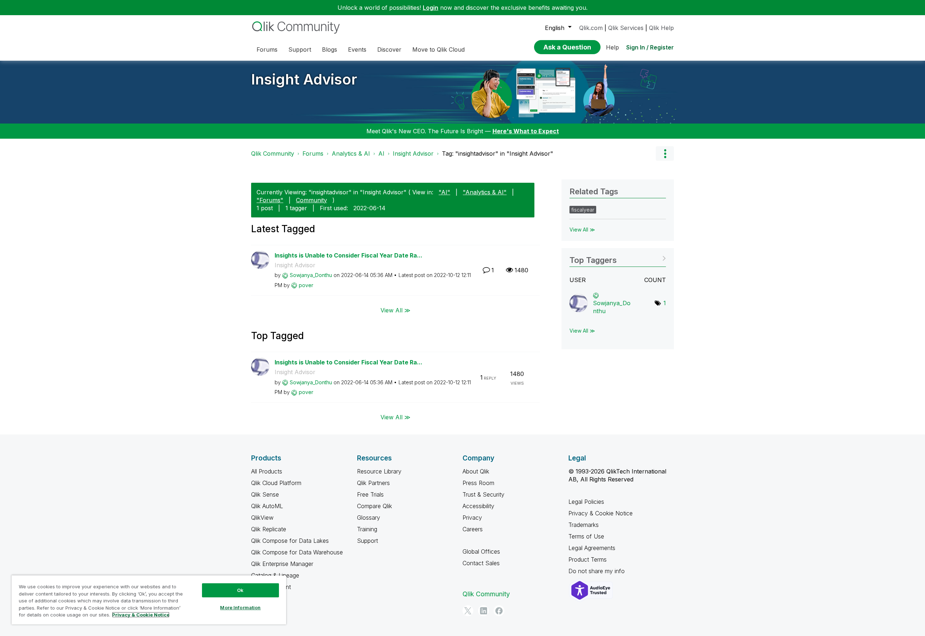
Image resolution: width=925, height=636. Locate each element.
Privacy (472, 517)
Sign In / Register (650, 47)
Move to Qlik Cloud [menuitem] (438, 49)
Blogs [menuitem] (329, 49)
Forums (312, 153)
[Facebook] (499, 610)
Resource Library (379, 471)
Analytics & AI (351, 153)
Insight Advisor (304, 79)
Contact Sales (481, 563)
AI (381, 153)
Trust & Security (483, 494)
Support (367, 540)
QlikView (262, 517)
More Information (240, 607)
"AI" (444, 192)
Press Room (478, 482)
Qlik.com (591, 27)
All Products (266, 471)
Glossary (368, 517)
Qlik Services (626, 27)
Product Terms (587, 559)
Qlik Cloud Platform (276, 482)
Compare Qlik (374, 506)
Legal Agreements (591, 547)
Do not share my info (597, 571)
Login (430, 7)
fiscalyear (582, 210)
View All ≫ (395, 309)
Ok (240, 590)
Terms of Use (586, 536)
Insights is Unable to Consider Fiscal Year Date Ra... (348, 255)
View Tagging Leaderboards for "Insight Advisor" (618, 257)
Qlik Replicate (268, 529)
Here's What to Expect (525, 131)
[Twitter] (467, 610)
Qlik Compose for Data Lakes (290, 540)
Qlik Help (661, 27)
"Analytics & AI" (485, 192)
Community (311, 200)
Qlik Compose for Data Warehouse (297, 552)
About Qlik (475, 471)
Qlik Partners (373, 482)
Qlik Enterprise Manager (282, 563)
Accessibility (478, 506)
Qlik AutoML (267, 506)
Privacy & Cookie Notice (600, 513)
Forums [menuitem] (267, 49)
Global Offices (481, 551)
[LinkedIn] (483, 610)
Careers (472, 529)
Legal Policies (586, 501)
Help (612, 47)
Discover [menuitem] (389, 49)
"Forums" (270, 200)
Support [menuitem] (299, 49)
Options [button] (665, 153)
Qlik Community (272, 153)
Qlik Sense (265, 494)
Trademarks (583, 524)
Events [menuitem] (357, 49)
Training (367, 529)
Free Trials (370, 494)
